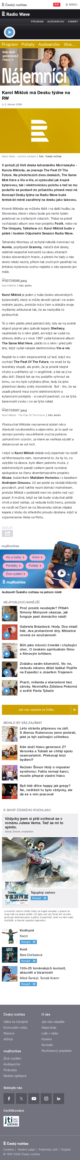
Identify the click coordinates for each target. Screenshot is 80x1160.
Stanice (8, 1033)
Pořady (28, 44)
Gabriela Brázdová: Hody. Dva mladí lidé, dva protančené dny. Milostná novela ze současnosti (48, 631)
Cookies (8, 1149)
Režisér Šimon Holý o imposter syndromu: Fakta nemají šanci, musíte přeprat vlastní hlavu (45, 771)
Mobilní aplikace (15, 1076)
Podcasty (10, 1070)
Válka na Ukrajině (15, 1022)
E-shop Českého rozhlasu (27, 810)
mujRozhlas (10, 546)
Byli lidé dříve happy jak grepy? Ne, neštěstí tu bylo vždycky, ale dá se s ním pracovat (46, 790)
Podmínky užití (48, 1149)
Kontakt (47, 1045)
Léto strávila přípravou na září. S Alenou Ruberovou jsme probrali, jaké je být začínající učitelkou (48, 732)
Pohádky (12, 565)
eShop (8, 1039)
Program (37, 21)
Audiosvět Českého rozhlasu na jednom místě (32, 592)
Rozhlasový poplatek (56, 1051)
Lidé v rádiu (50, 1033)
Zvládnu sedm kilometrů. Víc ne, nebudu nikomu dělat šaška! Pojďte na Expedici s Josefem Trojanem (48, 668)
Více (70, 44)
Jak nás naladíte (53, 1022)
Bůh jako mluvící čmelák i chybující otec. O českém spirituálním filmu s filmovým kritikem (48, 649)
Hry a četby (13, 557)
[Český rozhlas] (14, 4)
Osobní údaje (26, 1149)
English (66, 1149)
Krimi (35, 557)
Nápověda (49, 1027)
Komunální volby (15, 1027)
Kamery (73, 21)
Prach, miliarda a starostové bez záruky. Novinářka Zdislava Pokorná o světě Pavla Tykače (48, 686)
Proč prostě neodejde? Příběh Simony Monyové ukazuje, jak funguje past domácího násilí (44, 612)
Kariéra (47, 1039)
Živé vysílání (14, 574)
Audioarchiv (55, 21)
